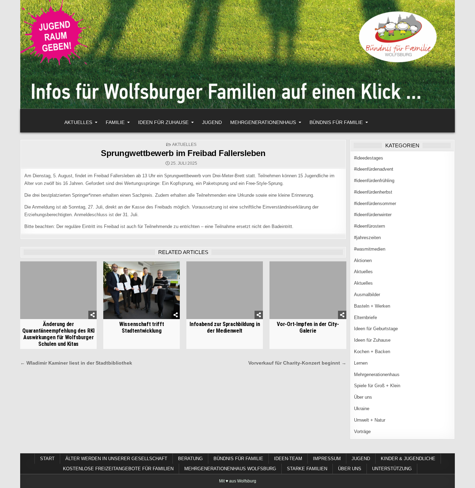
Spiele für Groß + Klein (377, 385)
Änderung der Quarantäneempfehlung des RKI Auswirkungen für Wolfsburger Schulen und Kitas (58, 334)
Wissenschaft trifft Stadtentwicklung (141, 327)
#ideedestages (368, 158)
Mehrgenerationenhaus (263, 122)
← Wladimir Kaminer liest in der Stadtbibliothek (76, 363)
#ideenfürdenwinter (373, 214)
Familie (115, 122)
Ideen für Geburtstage (376, 328)
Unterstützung (392, 468)
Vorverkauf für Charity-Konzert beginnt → (297, 363)
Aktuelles (78, 122)
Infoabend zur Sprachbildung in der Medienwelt (225, 327)
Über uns (363, 397)
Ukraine (361, 408)
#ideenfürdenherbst (373, 192)
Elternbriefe (365, 317)
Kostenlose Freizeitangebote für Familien (118, 468)
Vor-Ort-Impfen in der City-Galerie (308, 327)
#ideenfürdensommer (375, 203)
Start (47, 458)
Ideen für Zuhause (163, 122)
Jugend (212, 122)
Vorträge (362, 431)
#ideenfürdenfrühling (374, 180)
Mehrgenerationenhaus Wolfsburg (230, 468)
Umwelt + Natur (369, 420)
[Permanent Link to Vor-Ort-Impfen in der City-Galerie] (307, 290)
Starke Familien (307, 468)
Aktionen (363, 260)
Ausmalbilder (367, 294)
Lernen (361, 363)
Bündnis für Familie (336, 122)
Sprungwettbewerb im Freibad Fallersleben (183, 153)
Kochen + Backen (372, 351)
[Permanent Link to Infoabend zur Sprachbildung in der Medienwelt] (224, 290)
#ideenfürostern (369, 226)
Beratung (190, 458)
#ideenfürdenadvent (373, 169)
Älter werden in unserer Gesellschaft (116, 458)
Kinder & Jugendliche (408, 458)
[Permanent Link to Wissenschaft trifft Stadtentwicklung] (141, 290)
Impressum (327, 458)
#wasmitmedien (369, 249)
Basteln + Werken (372, 306)
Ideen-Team (288, 458)
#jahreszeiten (367, 237)
